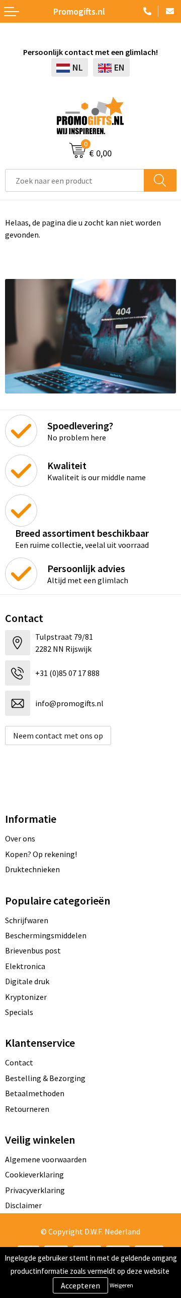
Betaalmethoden (34, 1093)
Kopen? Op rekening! (41, 854)
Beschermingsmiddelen (45, 935)
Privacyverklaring (35, 1190)
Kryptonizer (26, 997)
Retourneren (27, 1109)
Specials (19, 1012)
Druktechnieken (32, 869)
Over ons (20, 838)
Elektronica (25, 966)
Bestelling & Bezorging (45, 1078)
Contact (19, 1062)
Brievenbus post (33, 950)
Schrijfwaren (26, 920)
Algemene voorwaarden (45, 1159)
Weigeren (121, 1285)
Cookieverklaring (34, 1174)
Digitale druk (27, 981)
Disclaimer (23, 1205)
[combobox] (74, 180)
